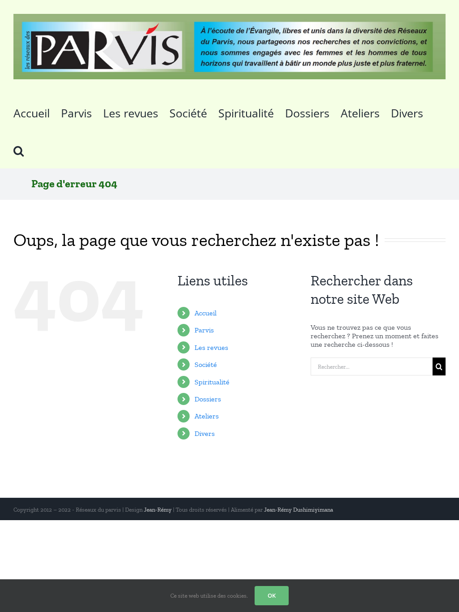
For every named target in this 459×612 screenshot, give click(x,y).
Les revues (211, 347)
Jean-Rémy (158, 509)
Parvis (204, 330)
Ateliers (207, 416)
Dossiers (208, 399)
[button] (18, 149)
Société (206, 364)
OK (272, 595)
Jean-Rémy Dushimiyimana (298, 509)
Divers (205, 433)
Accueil (206, 313)
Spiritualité (212, 382)
